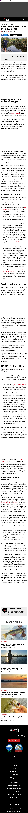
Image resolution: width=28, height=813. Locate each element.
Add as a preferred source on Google (16, 35)
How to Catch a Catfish (14, 794)
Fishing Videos (14, 778)
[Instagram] (18, 740)
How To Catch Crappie (14, 788)
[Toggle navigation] (26, 19)
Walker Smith (14, 608)
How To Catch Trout (14, 801)
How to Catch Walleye (14, 798)
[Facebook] (9, 740)
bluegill (15, 502)
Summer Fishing (4, 641)
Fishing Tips (9, 24)
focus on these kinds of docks (14, 270)
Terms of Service (9, 809)
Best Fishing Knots (14, 804)
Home (3, 24)
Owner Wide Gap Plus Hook (14, 385)
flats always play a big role (17, 241)
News (14, 768)
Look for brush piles (17, 245)
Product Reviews (14, 771)
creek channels (15, 113)
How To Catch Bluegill (14, 791)
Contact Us (14, 762)
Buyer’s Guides (14, 775)
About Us (14, 759)
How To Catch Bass (14, 785)
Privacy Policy (20, 809)
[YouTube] (15, 740)
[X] (12, 740)
